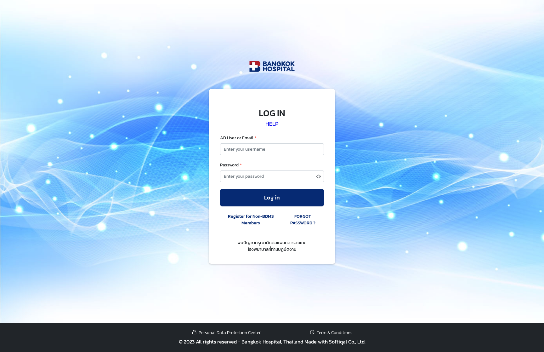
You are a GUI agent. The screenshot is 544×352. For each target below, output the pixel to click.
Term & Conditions (334, 332)
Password (231, 165)
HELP (272, 124)
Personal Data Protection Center (230, 332)
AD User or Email (238, 138)
